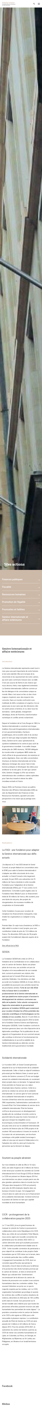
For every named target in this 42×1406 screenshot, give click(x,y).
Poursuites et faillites (13, 609)
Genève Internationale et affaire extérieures (15, 618)
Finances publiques (12, 579)
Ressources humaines (14, 594)
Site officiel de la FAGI (10, 946)
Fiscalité (6, 587)
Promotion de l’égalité (13, 602)
